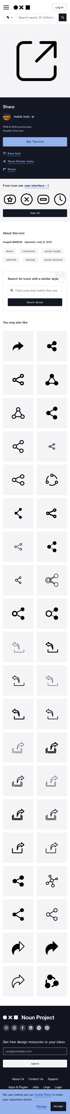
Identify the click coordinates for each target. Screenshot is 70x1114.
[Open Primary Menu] (6, 7)
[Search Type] (10, 17)
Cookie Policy (43, 1094)
